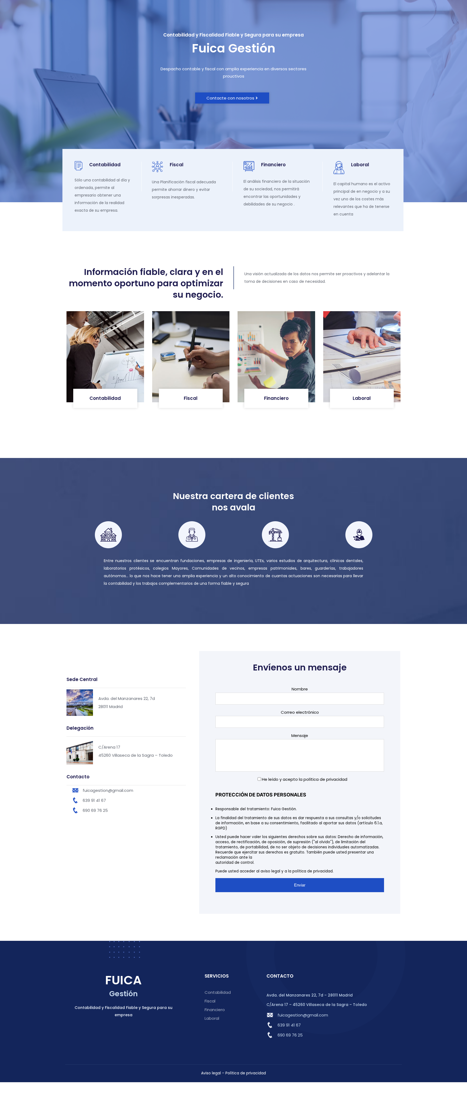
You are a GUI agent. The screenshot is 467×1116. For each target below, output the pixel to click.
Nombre (300, 689)
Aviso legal (211, 1073)
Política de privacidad (245, 1073)
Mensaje (299, 735)
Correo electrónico (300, 712)
